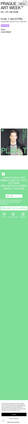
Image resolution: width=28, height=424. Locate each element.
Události (12, 21)
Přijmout (14, 414)
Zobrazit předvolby (14, 418)
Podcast (5, 26)
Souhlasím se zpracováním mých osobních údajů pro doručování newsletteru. (11, 202)
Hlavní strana (5, 21)
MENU (22, 4)
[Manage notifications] (3, 420)
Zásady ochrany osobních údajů (13, 422)
